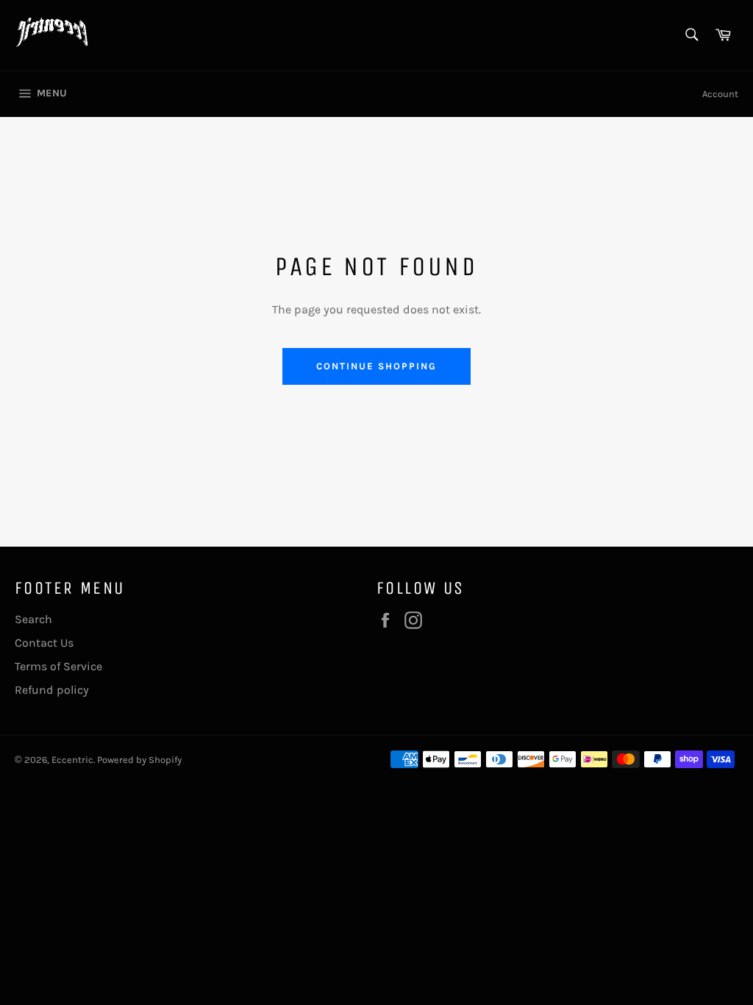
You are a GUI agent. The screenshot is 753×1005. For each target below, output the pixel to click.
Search (33, 619)
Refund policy (52, 690)
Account (720, 93)
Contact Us (44, 643)
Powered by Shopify (139, 759)
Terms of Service (58, 666)
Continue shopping (376, 366)
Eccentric (72, 759)
